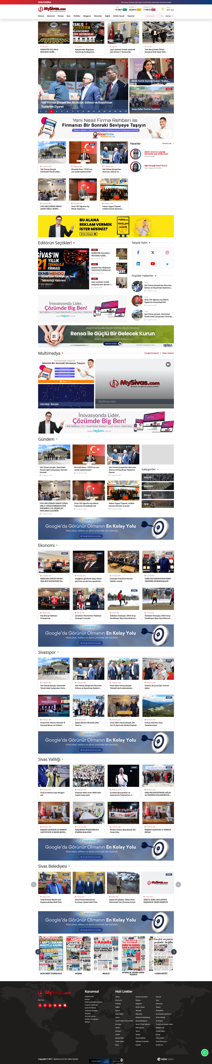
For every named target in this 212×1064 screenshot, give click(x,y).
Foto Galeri (160, 1038)
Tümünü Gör (166, 143)
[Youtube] (152, 264)
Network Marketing (143, 1017)
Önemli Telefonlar (91, 1005)
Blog (117, 1045)
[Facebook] (138, 252)
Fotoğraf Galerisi (151, 353)
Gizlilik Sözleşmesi (91, 1019)
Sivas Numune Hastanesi (161, 1041)
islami (117, 1017)
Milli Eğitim (140, 1027)
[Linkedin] (138, 264)
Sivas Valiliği (160, 1017)
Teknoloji (98, 16)
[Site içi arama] (161, 16)
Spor (68, 16)
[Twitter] (152, 252)
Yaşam (158, 1007)
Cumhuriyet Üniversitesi (124, 1021)
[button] (40, 111)
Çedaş (138, 1034)
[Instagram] (167, 252)
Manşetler (159, 1010)
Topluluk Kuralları (91, 1010)
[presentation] (41, 84)
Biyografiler (119, 1038)
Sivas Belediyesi (141, 1021)
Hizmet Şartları (90, 1016)
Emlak (117, 1034)
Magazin (87, 16)
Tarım (138, 1031)
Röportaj (139, 1014)
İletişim (87, 1022)
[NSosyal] (167, 264)
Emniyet (118, 1024)
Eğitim (117, 1010)
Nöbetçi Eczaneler (142, 1041)
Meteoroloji (160, 1027)
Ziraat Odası (160, 1031)
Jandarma (159, 1045)
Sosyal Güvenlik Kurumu (141, 997)
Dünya (60, 16)
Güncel (41, 16)
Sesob (117, 1027)
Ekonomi (51, 16)
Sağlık (107, 16)
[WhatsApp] (204, 1052)
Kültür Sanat (118, 16)
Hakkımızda (89, 996)
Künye (87, 999)
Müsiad (118, 1031)
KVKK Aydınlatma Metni (93, 1002)
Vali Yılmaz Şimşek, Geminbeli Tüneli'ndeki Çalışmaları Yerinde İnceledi (147, 2)
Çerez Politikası (90, 1008)
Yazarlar (130, 16)
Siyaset (138, 1045)
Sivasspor (159, 1021)
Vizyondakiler (141, 1038)
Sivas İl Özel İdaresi (143, 1024)
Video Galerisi (168, 353)
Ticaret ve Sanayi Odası (164, 1024)
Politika (77, 16)
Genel (117, 997)
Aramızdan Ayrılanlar (163, 1014)
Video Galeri (119, 1041)
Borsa (158, 1034)
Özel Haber (119, 1014)
